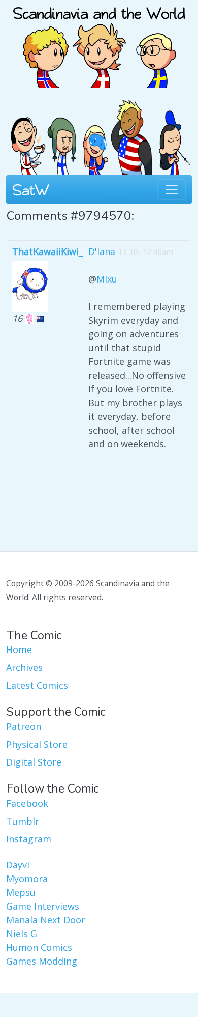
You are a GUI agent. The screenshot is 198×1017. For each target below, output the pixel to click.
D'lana (101, 251)
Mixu (106, 279)
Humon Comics (39, 947)
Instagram (28, 839)
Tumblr (22, 821)
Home (19, 649)
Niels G (21, 933)
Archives (24, 667)
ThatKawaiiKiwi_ (47, 251)
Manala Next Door (45, 920)
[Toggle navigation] (171, 189)
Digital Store (33, 762)
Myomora (27, 878)
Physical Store (37, 744)
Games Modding (41, 961)
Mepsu (21, 892)
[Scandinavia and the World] (99, 43)
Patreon (23, 726)
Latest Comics (37, 685)
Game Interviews (42, 906)
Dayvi (17, 865)
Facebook (27, 803)
